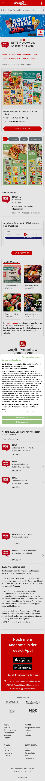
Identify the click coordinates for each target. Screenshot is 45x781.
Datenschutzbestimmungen (32, 357)
